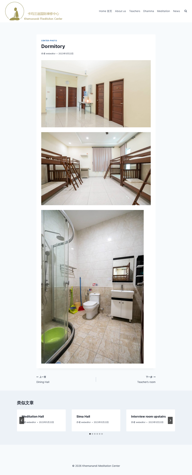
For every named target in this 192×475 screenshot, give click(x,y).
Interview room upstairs (148, 416)
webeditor (51, 53)
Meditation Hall (33, 416)
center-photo (49, 40)
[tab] (90, 434)
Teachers (134, 11)
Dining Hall (42, 380)
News (176, 11)
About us (120, 11)
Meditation (163, 11)
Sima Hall (83, 416)
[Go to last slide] (21, 420)
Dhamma (148, 11)
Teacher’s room (146, 380)
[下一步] (170, 420)
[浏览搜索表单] (185, 11)
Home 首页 (105, 11)
